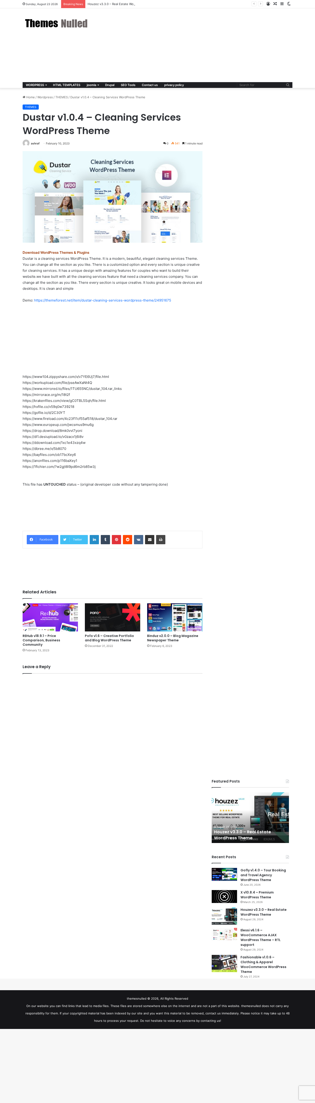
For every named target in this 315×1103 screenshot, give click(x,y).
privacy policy (174, 85)
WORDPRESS (35, 85)
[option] (250, 817)
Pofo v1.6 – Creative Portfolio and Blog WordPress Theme (109, 638)
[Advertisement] (203, 45)
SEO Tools (128, 85)
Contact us (150, 85)
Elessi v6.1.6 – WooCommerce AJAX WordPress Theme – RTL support (261, 937)
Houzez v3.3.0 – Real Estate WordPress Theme (121, 4)
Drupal (109, 85)
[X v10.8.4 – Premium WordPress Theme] (224, 896)
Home (30, 97)
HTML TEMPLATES (66, 85)
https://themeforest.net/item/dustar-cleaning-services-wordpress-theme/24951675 (102, 300)
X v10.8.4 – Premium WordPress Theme (257, 895)
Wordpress (45, 97)
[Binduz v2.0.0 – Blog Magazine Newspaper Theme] (174, 617)
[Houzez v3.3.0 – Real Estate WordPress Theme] (224, 916)
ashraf (35, 143)
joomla (91, 85)
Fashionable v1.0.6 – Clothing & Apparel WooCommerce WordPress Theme (263, 964)
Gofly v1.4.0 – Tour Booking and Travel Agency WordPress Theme (263, 875)
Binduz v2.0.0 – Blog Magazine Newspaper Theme (172, 638)
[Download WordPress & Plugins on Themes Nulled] (57, 23)
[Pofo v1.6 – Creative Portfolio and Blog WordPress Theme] (112, 617)
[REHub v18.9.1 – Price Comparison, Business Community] (50, 617)
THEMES (61, 97)
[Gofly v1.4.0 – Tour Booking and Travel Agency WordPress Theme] (224, 874)
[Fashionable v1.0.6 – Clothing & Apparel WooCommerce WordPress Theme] (224, 963)
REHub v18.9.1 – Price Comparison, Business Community (41, 640)
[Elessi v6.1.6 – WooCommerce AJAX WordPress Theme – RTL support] (224, 934)
